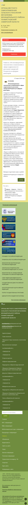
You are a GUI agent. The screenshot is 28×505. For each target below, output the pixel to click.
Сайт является (6, 496)
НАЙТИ (5, 416)
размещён (5, 502)
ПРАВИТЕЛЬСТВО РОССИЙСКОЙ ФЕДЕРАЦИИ (13, 259)
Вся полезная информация (18, 300)
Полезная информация (10, 205)
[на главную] (1, 1)
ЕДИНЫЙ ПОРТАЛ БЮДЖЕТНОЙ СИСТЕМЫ (13, 296)
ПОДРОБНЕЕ (14, 54)
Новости (13, 189)
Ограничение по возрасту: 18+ (9, 30)
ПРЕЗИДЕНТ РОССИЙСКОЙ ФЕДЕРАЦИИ (12, 256)
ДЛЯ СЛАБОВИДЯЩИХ (7, 32)
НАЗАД (21, 179)
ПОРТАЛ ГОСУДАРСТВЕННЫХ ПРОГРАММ (13, 292)
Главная (8, 189)
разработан (8, 501)
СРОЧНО (6, 40)
